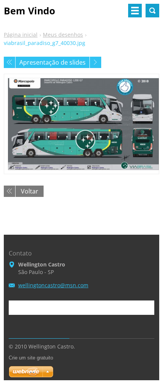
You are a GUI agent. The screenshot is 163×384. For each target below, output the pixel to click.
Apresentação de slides (52, 62)
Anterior (9, 62)
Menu (135, 10)
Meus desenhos (63, 34)
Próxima (95, 62)
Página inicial (21, 34)
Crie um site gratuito (31, 358)
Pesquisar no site (152, 10)
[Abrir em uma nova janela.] (81, 124)
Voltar (29, 191)
